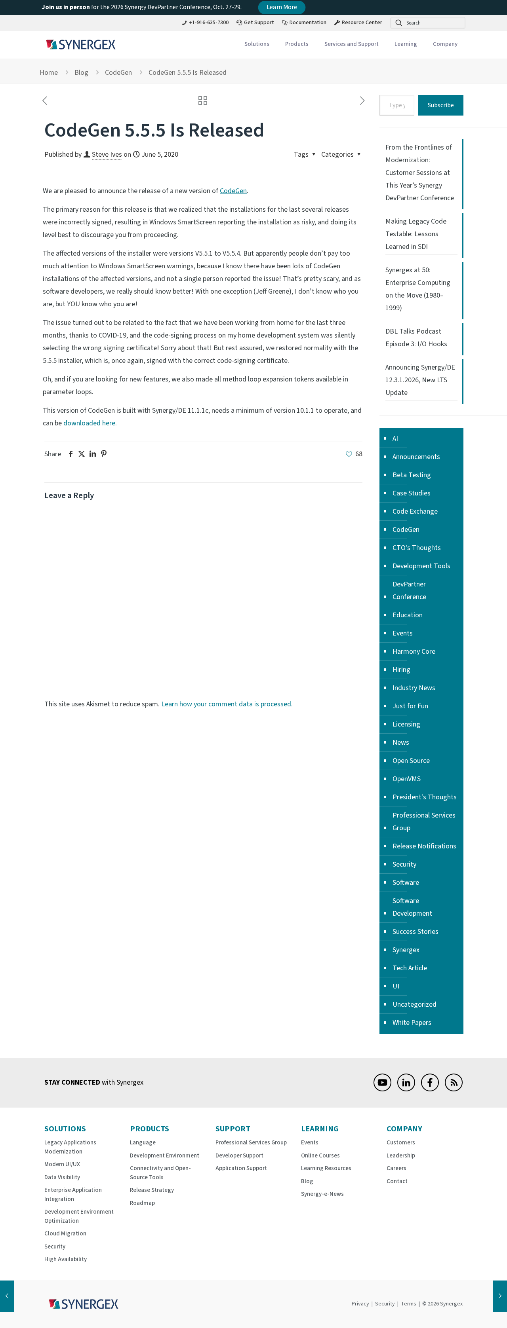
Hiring (401, 670)
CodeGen (118, 73)
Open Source (411, 761)
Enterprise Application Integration (73, 1194)
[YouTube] (382, 1089)
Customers (401, 1142)
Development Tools (421, 566)
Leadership (401, 1156)
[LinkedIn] (406, 1089)
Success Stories (415, 932)
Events (403, 633)
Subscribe (441, 105)
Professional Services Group (424, 821)
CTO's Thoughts (417, 548)
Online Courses (320, 1156)
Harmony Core (414, 651)
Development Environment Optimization (79, 1216)
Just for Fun (410, 706)
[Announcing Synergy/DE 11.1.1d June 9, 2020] (500, 1296)
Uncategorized (414, 1004)
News (401, 742)
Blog (81, 73)
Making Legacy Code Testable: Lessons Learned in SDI (415, 234)
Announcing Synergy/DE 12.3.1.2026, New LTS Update (420, 380)
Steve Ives (107, 154)
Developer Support (239, 1156)
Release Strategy (152, 1190)
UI (396, 986)
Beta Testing (412, 475)
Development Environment (164, 1156)
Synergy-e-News (322, 1194)
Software (406, 883)
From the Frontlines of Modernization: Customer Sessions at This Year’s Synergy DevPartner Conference (419, 172)
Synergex (406, 950)
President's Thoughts (425, 797)
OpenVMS (407, 779)
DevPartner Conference (409, 590)
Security (404, 864)
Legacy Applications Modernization (70, 1147)
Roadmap (142, 1203)
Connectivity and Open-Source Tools (160, 1173)
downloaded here (89, 423)
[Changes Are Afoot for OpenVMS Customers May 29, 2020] (7, 1296)
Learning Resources (326, 1168)
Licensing (406, 724)
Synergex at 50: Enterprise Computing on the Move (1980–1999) (417, 289)
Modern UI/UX (62, 1164)
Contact (397, 1181)
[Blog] (454, 1089)
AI (395, 439)
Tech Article (410, 968)
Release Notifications (424, 846)
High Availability (65, 1259)
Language (143, 1142)
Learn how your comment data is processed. (227, 704)
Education (408, 615)
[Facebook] (430, 1089)
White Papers (412, 1023)
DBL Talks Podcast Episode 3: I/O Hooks (416, 337)
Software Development (412, 907)
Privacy (360, 1304)
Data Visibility (62, 1177)
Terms (408, 1304)
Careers (396, 1168)
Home (49, 73)
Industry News (414, 688)
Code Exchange (415, 511)
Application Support (241, 1168)
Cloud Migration (65, 1233)
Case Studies (412, 493)
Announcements (416, 457)
